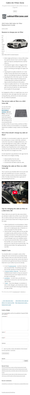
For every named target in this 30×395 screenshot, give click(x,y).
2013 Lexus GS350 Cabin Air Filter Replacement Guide (13, 376)
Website (4, 343)
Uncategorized (16, 291)
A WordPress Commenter (7, 383)
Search (3, 358)
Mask (6, 283)
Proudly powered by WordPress (8, 392)
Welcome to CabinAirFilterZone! (21, 383)
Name (4, 332)
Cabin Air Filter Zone (15, 3)
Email (3, 337)
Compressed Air (12, 266)
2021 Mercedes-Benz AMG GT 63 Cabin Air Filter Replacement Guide (8, 302)
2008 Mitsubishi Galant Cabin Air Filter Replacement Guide (14, 369)
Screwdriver (7, 278)
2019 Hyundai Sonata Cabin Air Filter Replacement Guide (14, 374)
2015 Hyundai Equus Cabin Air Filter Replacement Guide (14, 367)
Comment (4, 316)
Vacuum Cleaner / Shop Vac (11, 271)
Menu (15, 11)
